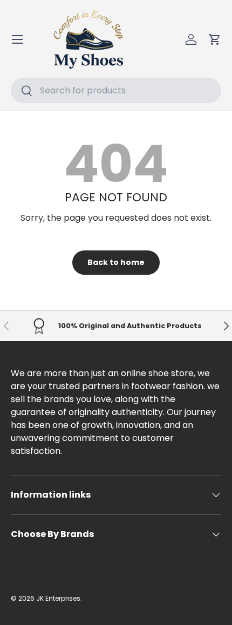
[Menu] (17, 39)
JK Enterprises (58, 598)
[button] (215, 39)
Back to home (116, 262)
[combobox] (116, 90)
